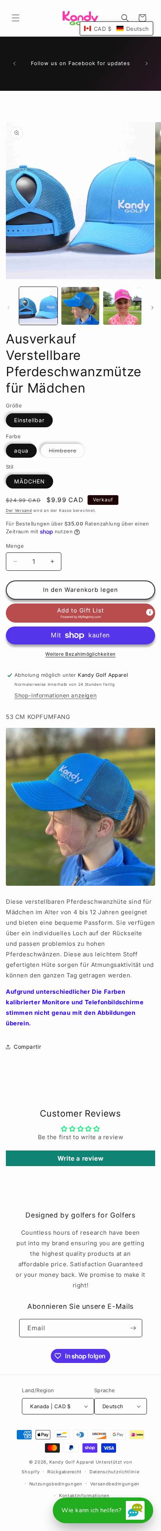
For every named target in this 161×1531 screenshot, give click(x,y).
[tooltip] (149, 612)
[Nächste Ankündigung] (146, 63)
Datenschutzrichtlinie (114, 1471)
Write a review (80, 1158)
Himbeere (67, 452)
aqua (21, 450)
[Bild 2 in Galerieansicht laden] (80, 306)
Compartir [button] (27, 1046)
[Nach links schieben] (8, 307)
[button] (15, 18)
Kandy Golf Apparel (71, 1462)
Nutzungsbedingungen (55, 1484)
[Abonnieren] (133, 1328)
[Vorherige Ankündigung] (14, 63)
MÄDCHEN (29, 481)
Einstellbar (29, 420)
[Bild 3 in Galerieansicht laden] (122, 306)
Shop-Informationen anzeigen (55, 695)
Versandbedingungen (115, 1484)
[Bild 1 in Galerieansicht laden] (38, 306)
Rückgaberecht (64, 1471)
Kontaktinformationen (84, 1495)
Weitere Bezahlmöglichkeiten (80, 654)
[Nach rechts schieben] (152, 307)
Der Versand (19, 510)
